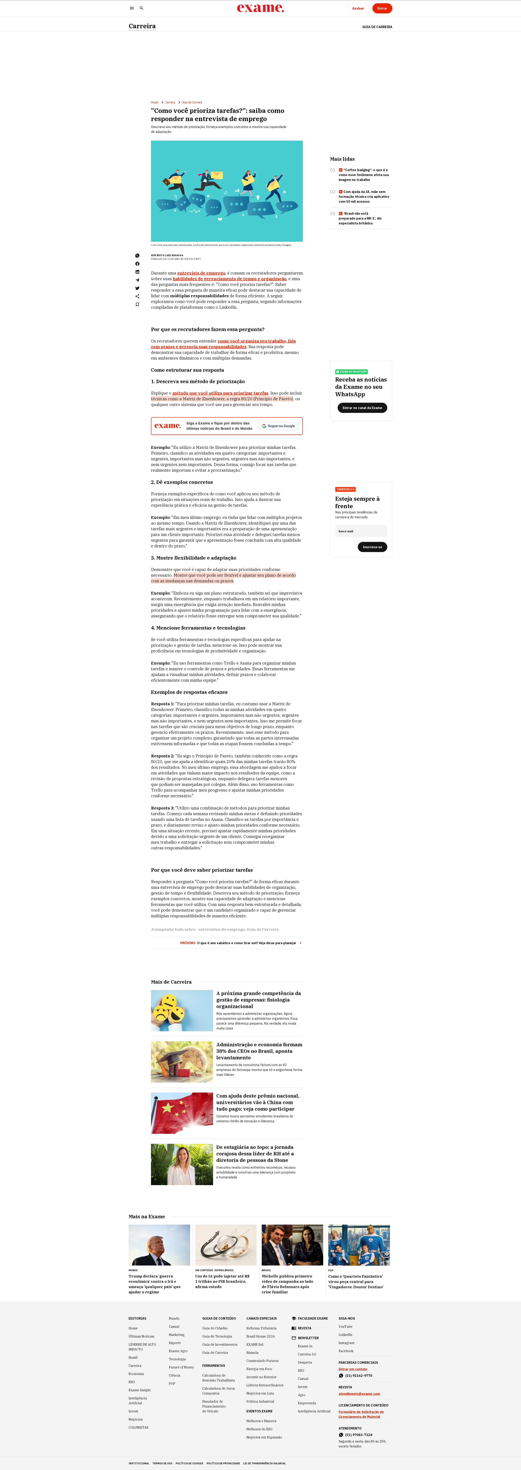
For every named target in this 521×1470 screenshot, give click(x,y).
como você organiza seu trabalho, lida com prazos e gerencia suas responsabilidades (223, 343)
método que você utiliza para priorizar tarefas (220, 393)
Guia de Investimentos (219, 1344)
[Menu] (132, 8)
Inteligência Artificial (138, 1400)
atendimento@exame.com (359, 1394)
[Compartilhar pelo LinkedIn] (137, 271)
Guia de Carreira (377, 27)
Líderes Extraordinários (264, 1385)
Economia (136, 1374)
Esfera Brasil (224, 1270)
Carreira (142, 26)
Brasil (133, 1357)
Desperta (305, 1362)
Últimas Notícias (141, 1336)
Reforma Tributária (261, 1328)
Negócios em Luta (260, 1393)
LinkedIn (345, 1335)
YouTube (345, 1327)
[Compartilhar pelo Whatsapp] (137, 255)
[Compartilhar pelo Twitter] (137, 288)
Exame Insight (140, 1390)
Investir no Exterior (261, 1377)
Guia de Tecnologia (217, 1336)
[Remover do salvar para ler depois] (137, 304)
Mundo (174, 1318)
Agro (301, 1395)
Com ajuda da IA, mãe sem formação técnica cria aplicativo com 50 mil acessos (364, 196)
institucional (139, 1463)
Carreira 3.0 (307, 1354)
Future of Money (181, 1367)
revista (304, 1328)
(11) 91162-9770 (358, 1376)
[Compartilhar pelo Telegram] (137, 280)
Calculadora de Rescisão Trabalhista (218, 1377)
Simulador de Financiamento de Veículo (214, 1406)
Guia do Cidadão (215, 1328)
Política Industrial (260, 1401)
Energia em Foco (259, 1369)
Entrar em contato (353, 1369)
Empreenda (307, 1403)
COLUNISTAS (138, 1427)
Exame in (305, 1346)
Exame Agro (178, 1351)
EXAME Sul (254, 1344)
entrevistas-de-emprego (221, 929)
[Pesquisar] (141, 8)
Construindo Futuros (262, 1361)
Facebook (346, 1351)
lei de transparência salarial (264, 1463)
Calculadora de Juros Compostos (218, 1390)
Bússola (252, 1353)
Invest (133, 1411)
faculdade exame (313, 1318)
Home (154, 102)
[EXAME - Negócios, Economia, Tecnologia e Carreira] (260, 8)
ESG (132, 1382)
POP (172, 1383)
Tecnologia (177, 1359)
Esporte (175, 1343)
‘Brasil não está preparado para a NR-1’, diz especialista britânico (360, 218)
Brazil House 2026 (260, 1336)
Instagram (347, 1343)
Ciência (174, 1375)
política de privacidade (223, 1463)
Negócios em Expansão (264, 1437)
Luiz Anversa (174, 255)
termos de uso (162, 1463)
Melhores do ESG (259, 1429)
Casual (174, 1327)
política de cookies (189, 1463)
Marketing (177, 1335)
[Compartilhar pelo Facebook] (137, 263)
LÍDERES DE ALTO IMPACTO (142, 1346)
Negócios (136, 1419)
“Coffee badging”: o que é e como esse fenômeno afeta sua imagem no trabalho (364, 175)
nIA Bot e (157, 255)
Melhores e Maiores (261, 1421)
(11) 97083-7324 (358, 1435)
